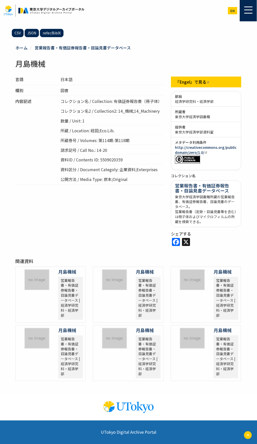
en (232, 10)
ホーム (22, 48)
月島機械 (67, 271)
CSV (18, 32)
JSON (31, 32)
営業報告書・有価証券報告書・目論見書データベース (83, 48)
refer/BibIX (52, 32)
